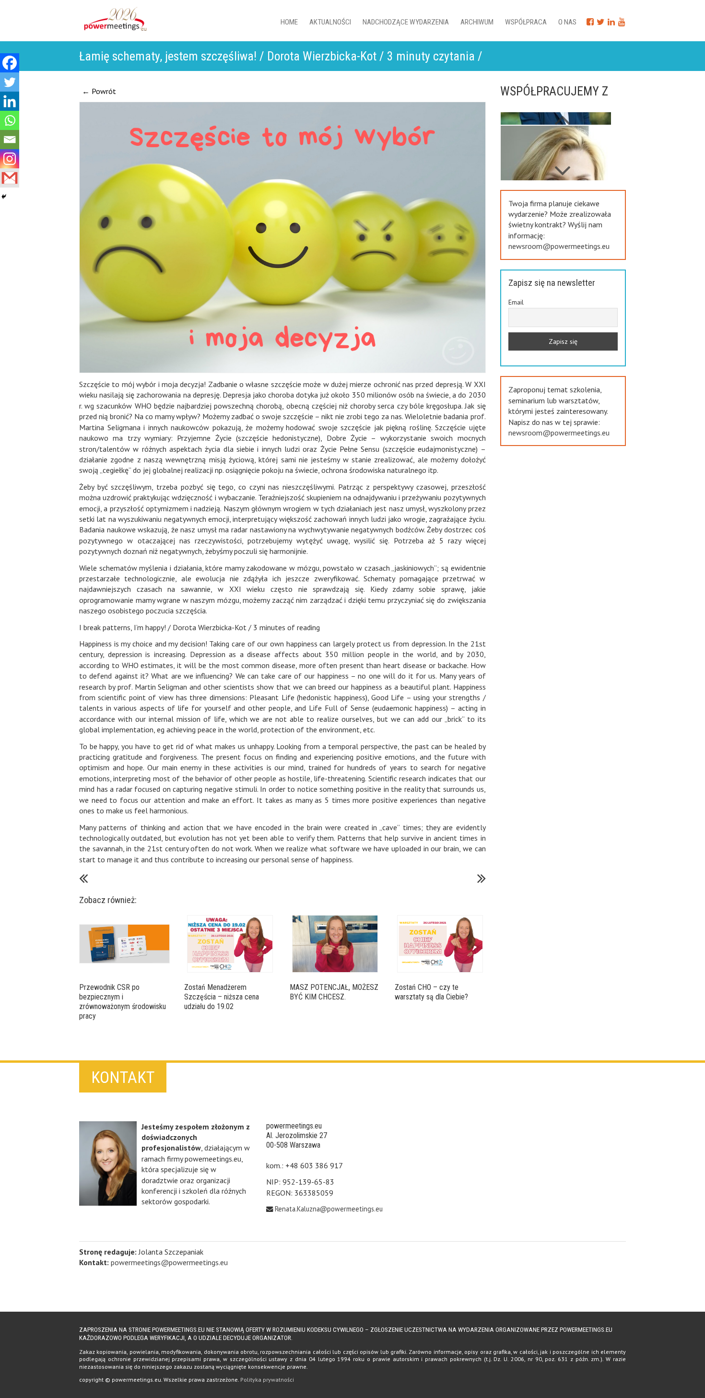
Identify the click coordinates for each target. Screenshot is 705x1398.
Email (516, 302)
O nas (567, 22)
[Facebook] (9, 62)
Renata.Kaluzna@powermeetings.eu (329, 1208)
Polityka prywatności (267, 1379)
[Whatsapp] (9, 120)
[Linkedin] (9, 101)
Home (289, 22)
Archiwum (477, 22)
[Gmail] (9, 178)
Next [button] (562, 115)
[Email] (9, 139)
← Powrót (99, 91)
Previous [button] (562, 166)
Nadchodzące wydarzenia (406, 22)
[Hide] (4, 196)
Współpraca (526, 22)
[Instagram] (9, 158)
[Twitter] (9, 82)
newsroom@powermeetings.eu (559, 246)
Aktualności (330, 22)
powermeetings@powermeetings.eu (169, 1262)
